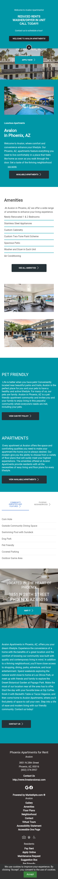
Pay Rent (29, 848)
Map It (27, 610)
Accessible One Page (29, 829)
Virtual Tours (29, 822)
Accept (30, 874)
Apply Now (27, 60)
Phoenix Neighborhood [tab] (41, 503)
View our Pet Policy (19, 416)
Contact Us (15, 724)
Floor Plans (29, 810)
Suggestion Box (29, 859)
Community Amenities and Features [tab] (15, 504)
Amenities (29, 806)
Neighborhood (29, 814)
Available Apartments (27, 174)
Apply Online (29, 852)
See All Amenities (27, 268)
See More (12, 167)
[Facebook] (31, 787)
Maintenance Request (29, 856)
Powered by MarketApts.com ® (29, 795)
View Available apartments (23, 479)
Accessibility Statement (29, 825)
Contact (29, 818)
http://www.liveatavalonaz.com (29, 779)
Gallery (29, 802)
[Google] (27, 787)
